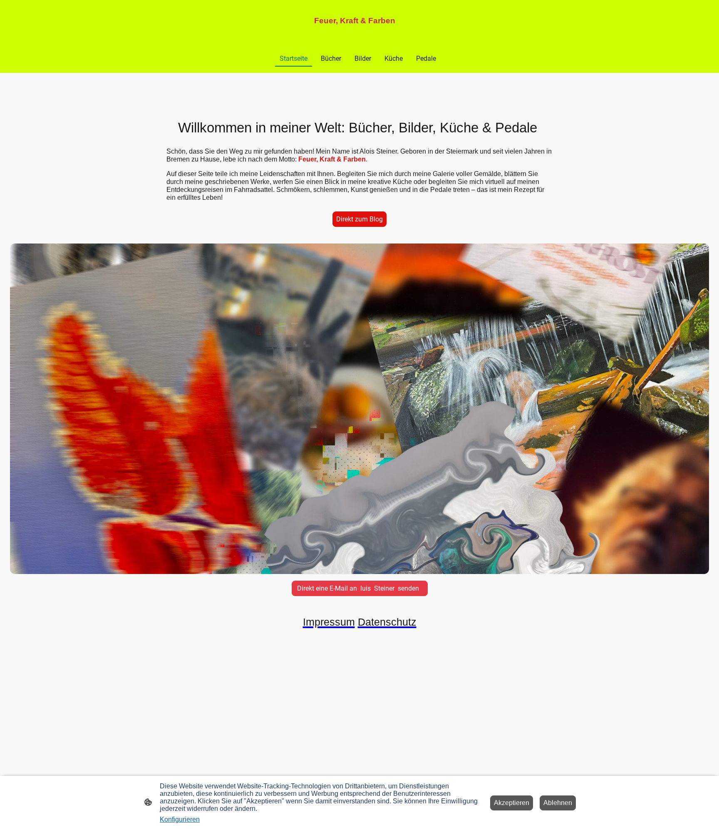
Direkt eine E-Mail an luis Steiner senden (359, 588)
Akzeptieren (511, 802)
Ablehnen (557, 802)
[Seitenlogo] (359, 33)
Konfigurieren (180, 819)
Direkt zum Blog (359, 219)
